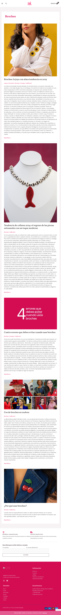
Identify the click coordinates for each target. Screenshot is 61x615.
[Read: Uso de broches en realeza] (30, 394)
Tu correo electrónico (32, 547)
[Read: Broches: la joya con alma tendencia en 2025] (30, 50)
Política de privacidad (37, 578)
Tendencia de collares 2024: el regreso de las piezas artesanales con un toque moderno (29, 227)
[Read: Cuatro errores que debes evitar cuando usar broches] (30, 313)
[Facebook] (7, 580)
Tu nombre (6, 547)
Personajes (5, 592)
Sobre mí (34, 571)
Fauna (4, 590)
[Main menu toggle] (2, 3)
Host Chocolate (19, 607)
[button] (6, 3)
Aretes (4, 600)
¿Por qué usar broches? (15, 505)
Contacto (34, 573)
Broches (17, 83)
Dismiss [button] (45, 613)
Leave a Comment (9, 83)
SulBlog (34, 575)
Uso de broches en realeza (16, 412)
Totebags (5, 596)
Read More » (7, 138)
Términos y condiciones (38, 576)
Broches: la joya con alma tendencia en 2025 (25, 79)
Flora (4, 588)
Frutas (4, 594)
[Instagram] (4, 580)
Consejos (22, 83)
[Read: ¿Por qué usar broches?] (30, 486)
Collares (5, 598)
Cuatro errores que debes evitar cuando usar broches (29, 332)
